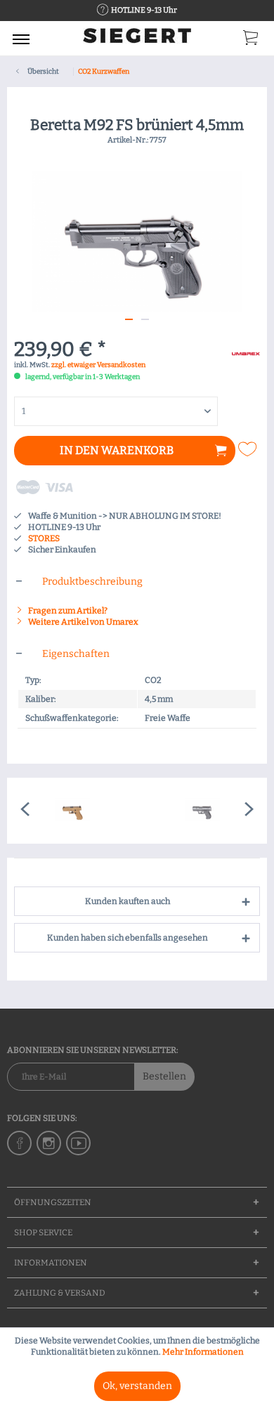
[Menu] (21, 38)
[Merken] (249, 449)
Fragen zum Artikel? (67, 611)
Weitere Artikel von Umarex (82, 622)
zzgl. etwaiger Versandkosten (98, 365)
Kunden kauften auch (127, 901)
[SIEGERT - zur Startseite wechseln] (137, 40)
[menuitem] (21, 38)
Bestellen (164, 1076)
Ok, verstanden (137, 1386)
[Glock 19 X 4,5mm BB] (72, 811)
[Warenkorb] (251, 41)
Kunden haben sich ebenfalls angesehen (127, 938)
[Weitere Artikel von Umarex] (246, 352)
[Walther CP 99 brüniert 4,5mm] (202, 811)
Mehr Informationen (203, 1352)
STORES (44, 538)
